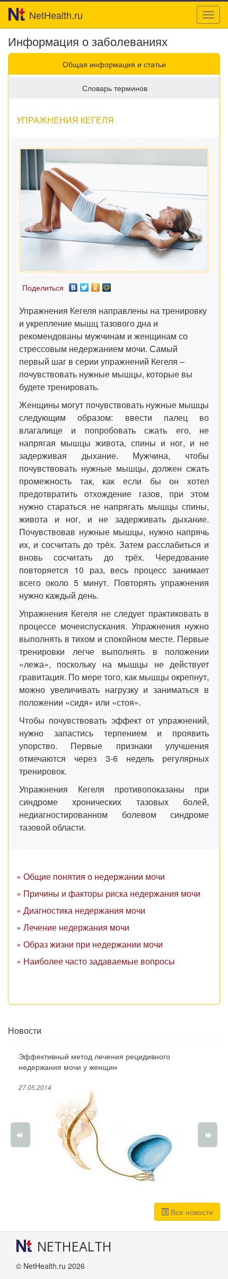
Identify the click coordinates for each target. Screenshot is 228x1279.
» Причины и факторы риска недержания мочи (108, 893)
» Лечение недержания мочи (72, 927)
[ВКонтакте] (73, 285)
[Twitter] (84, 285)
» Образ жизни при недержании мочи (89, 944)
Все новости (191, 1211)
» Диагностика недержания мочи (80, 910)
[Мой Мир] (106, 285)
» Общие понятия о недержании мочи (90, 876)
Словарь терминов (114, 88)
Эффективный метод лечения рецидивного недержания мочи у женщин (94, 1061)
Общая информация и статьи (114, 64)
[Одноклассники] (95, 285)
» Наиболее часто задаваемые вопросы (95, 961)
